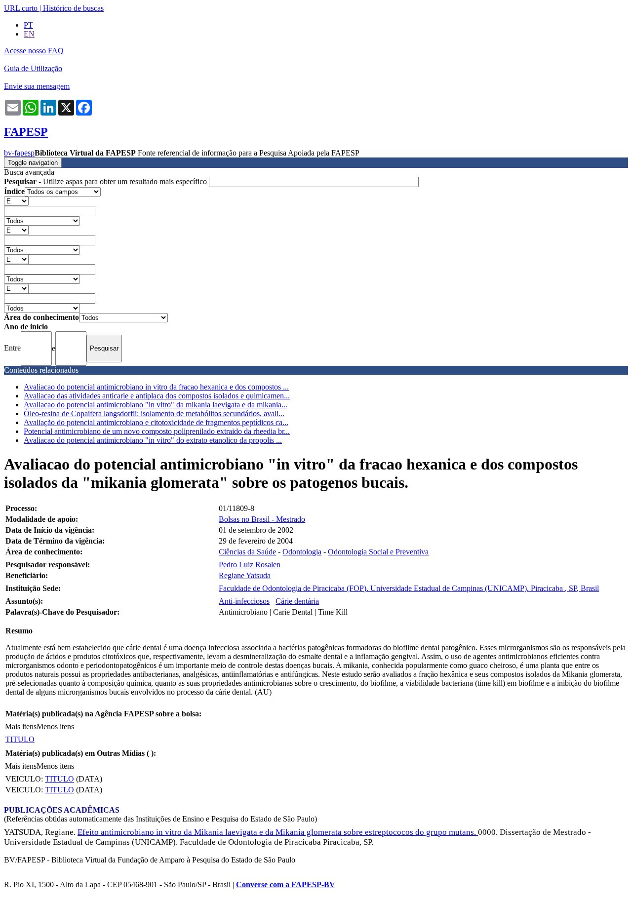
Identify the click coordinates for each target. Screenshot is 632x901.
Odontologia (301, 552)
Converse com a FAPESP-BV (285, 884)
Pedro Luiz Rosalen (249, 564)
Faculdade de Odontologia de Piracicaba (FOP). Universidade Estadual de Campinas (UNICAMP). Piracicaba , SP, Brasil (409, 588)
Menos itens (55, 726)
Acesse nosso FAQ (34, 50)
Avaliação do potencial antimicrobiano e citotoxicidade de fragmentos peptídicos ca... (156, 422)
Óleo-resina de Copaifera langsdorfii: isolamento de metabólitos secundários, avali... (154, 413)
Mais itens (21, 726)
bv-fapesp (19, 153)
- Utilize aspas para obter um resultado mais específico (106, 181)
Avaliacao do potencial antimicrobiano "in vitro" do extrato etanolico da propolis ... (153, 440)
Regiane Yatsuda (245, 575)
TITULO (20, 739)
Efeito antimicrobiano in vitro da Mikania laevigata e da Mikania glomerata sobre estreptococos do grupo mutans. (278, 832)
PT (28, 25)
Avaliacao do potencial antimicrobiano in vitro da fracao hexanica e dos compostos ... (156, 387)
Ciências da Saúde (247, 552)
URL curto (21, 8)
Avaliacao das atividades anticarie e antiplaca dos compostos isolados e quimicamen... (157, 396)
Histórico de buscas (73, 8)
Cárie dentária (297, 601)
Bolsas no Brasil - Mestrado (262, 519)
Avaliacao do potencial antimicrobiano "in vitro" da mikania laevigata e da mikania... (155, 404)
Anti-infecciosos (244, 601)
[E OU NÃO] (16, 200)
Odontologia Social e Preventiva (378, 552)
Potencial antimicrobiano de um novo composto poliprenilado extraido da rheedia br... (157, 431)
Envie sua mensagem (37, 86)
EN (29, 34)
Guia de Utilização (33, 68)
